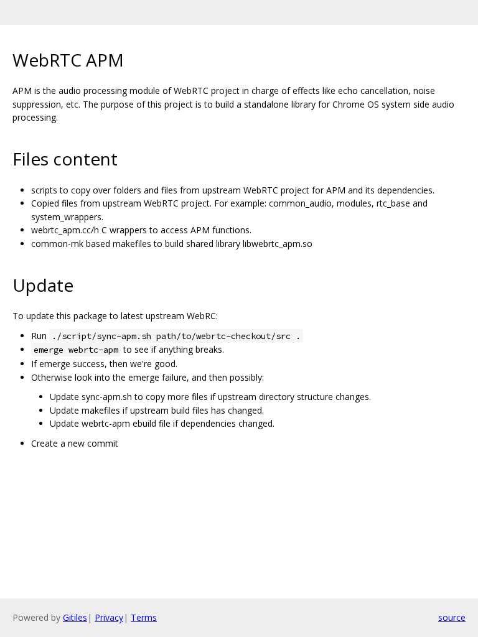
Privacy (109, 617)
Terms (144, 617)
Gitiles (75, 617)
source (452, 617)
